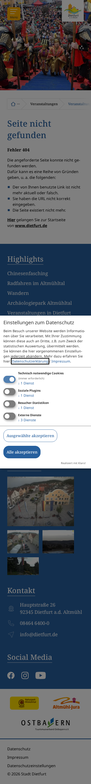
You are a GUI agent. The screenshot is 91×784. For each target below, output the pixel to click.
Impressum (60, 361)
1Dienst (26, 383)
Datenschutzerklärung (30, 361)
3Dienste (27, 420)
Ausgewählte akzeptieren (30, 435)
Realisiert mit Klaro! (73, 463)
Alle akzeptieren (22, 452)
